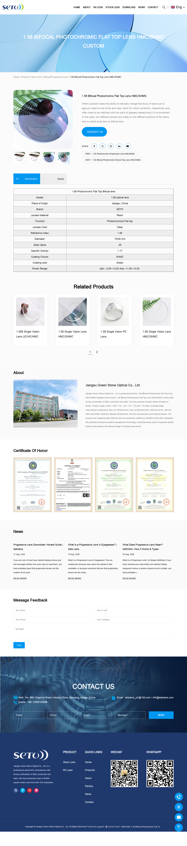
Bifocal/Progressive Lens (56, 77)
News (141, 7)
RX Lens (98, 7)
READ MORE (23, 578)
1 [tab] (90, 351)
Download (129, 7)
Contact (153, 7)
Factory (89, 786)
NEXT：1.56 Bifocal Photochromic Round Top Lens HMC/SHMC (113, 160)
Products (25, 77)
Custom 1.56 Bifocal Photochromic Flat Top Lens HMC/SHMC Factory (139, 398)
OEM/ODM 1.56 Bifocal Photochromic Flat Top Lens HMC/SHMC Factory (141, 827)
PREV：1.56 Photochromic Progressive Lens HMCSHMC (110, 154)
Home (77, 7)
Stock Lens (113, 7)
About (87, 7)
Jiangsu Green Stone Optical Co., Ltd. (52, 826)
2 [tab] (97, 351)
